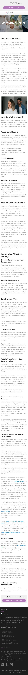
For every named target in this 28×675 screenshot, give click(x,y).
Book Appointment (14, 7)
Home (7, 26)
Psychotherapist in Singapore (9, 638)
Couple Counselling (6, 634)
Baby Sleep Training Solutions (9, 642)
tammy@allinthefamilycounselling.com (10, 532)
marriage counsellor (19, 481)
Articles (13, 26)
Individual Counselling (7, 632)
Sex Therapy (5, 639)
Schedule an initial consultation (14, 600)
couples (7, 521)
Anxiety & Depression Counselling (10, 643)
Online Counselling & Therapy (9, 640)
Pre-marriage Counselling (8, 636)
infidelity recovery (5, 511)
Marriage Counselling (7, 635)
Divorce (20, 26)
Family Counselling (6, 631)
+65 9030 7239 (16, 4)
